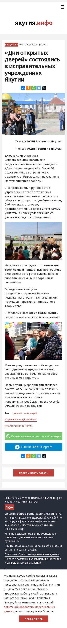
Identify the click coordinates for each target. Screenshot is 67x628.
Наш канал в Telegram (36, 447)
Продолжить (34, 619)
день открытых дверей (25, 413)
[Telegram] (38, 88)
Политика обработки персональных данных (32, 554)
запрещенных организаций (24, 562)
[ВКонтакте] (23, 88)
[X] (44, 88)
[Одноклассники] (28, 88)
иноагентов (54, 559)
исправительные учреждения (21, 419)
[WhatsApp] (33, 88)
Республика (11, 44)
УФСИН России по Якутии (18, 425)
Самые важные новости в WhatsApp (36, 436)
